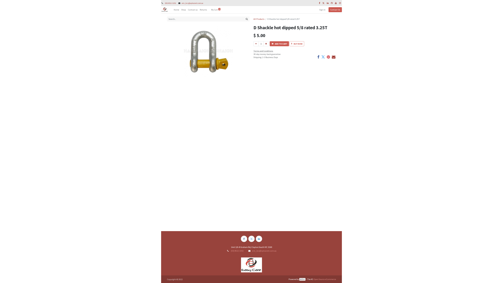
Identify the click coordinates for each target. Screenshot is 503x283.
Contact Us (335, 9)
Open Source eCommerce (324, 279)
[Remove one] (256, 43)
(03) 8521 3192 (170, 3)
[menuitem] (176, 9)
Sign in (322, 9)
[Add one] (266, 43)
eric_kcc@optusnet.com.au (192, 3)
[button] (279, 43)
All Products (258, 19)
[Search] (247, 19)
